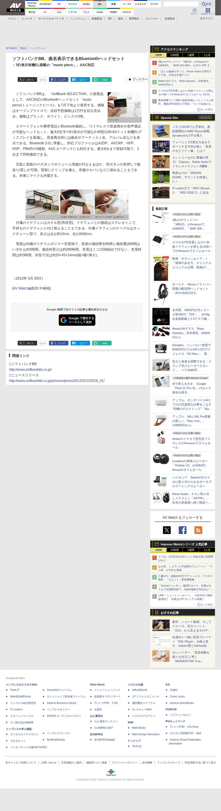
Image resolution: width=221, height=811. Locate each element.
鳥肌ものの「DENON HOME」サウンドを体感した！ (190, 177)
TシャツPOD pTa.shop (184, 726)
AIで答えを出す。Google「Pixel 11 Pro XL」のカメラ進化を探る (191, 388)
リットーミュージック (107, 690)
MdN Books (139, 727)
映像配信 (97, 18)
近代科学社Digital (104, 739)
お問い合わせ (49, 762)
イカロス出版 (135, 684)
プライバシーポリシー (124, 762)
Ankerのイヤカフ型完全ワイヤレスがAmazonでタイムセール (191, 443)
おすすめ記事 (170, 612)
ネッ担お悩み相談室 (21, 722)
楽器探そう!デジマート (107, 696)
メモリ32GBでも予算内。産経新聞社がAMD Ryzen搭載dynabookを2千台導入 (191, 131)
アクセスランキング (174, 49)
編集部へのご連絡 (96, 762)
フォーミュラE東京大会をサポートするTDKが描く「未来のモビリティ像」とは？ (192, 146)
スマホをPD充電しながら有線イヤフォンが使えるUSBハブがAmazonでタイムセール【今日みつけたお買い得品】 (186, 94)
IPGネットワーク (175, 721)
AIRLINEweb (139, 690)
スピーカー (151, 18)
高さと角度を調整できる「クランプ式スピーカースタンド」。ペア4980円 (192, 366)
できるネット (18, 740)
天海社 (174, 690)
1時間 (158, 55)
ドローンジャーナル (21, 715)
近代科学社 (96, 734)
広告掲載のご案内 (71, 762)
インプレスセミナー (58, 709)
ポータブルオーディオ (51, 18)
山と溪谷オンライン (106, 721)
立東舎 (98, 709)
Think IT (14, 690)
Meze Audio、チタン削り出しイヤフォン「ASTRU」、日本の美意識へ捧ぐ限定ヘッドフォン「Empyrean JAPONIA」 (192, 502)
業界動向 (134, 18)
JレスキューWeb (142, 709)
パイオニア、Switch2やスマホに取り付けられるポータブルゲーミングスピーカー (192, 482)
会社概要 (147, 762)
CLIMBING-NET (103, 727)
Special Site (169, 117)
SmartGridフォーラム (59, 690)
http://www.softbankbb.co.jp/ (30, 369)
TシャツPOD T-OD (106, 702)
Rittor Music (97, 684)
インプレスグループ (168, 762)
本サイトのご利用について (20, 762)
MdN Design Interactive (145, 734)
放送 (120, 18)
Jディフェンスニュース (145, 696)
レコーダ (27, 18)
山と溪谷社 (96, 715)
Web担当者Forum (20, 696)
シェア (61, 79)
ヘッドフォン (78, 18)
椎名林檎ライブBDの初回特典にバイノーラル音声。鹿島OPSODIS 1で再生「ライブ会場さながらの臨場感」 (186, 104)
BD (110, 18)
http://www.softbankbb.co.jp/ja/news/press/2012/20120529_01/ (56, 381)
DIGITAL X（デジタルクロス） (64, 715)
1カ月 (207, 55)
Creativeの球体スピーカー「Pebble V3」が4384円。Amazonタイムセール (190, 465)
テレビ (12, 18)
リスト (42, 79)
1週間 (191, 55)
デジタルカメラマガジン (24, 734)
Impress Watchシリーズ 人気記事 (184, 544)
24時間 (174, 55)
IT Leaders (16, 709)
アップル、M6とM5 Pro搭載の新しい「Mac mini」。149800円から (191, 421)
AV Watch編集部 (25, 288)
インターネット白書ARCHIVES (28, 747)
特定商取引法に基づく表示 (200, 762)
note (105, 79)
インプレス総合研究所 (23, 702)
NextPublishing (56, 739)
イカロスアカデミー (143, 715)
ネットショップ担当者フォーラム (66, 696)
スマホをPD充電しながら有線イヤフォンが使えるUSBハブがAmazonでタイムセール (192, 246)
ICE (168, 684)
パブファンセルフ (180, 714)
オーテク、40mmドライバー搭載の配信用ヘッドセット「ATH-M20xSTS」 (191, 289)
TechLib (136, 746)
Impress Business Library (61, 702)
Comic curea (177, 696)
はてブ (83, 79)
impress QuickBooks (182, 702)
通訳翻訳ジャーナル (143, 702)
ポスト (30, 79)
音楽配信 (169, 18)
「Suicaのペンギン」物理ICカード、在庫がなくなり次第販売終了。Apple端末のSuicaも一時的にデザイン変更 (185, 589)
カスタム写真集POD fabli (185, 733)
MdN (130, 722)
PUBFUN (171, 709)
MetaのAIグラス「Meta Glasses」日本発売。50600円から (191, 333)
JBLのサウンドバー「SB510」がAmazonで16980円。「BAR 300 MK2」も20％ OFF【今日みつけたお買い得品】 (185, 65)
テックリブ (134, 740)
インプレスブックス (58, 733)
